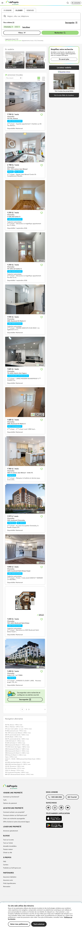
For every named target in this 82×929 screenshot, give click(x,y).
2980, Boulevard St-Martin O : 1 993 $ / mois (17, 751)
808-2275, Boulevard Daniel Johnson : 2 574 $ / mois (19, 774)
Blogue (6, 836)
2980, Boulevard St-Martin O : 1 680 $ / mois (17, 749)
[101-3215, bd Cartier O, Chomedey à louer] (25, 247)
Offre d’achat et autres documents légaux (16, 822)
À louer (19, 10)
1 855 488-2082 (56, 797)
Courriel (74, 797)
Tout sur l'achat (8, 843)
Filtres (20, 33)
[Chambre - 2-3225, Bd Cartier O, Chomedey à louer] (25, 195)
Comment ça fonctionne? (11, 797)
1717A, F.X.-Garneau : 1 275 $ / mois (14, 770)
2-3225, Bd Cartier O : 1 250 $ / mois (14, 741)
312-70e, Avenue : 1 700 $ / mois (13, 724)
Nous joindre (52, 792)
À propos (7, 857)
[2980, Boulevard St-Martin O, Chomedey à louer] (25, 299)
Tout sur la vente (8, 840)
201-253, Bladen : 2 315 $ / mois (13, 737)
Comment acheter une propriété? (13, 812)
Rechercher (59, 33)
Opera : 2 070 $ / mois (11, 757)
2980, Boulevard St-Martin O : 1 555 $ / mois (17, 745)
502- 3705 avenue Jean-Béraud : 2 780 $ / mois (18, 733)
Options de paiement (10, 803)
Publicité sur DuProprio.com (12, 868)
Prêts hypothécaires (9, 883)
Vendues (30, 10)
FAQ (4, 861)
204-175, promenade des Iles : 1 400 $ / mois (17, 739)
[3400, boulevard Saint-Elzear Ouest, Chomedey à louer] (25, 549)
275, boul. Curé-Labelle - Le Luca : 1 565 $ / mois (18, 729)
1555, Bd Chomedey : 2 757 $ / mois (14, 768)
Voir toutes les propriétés (64, 91)
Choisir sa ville (7, 852)
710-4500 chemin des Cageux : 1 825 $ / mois (17, 747)
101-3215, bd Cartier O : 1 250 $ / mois (15, 743)
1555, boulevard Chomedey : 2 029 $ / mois (16, 772)
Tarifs (4, 800)
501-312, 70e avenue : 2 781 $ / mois (14, 766)
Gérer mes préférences (19, 924)
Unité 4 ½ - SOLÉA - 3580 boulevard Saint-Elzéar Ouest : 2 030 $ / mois (23, 759)
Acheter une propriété (13, 808)
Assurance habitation (9, 877)
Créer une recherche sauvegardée (14, 818)
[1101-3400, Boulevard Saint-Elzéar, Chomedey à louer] (25, 601)
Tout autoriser (38, 924)
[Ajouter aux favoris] (41, 115)
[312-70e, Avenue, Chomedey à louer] (25, 97)
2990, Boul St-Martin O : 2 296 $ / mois (15, 755)
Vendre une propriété (12, 793)
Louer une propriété (12, 827)
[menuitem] (24, 798)
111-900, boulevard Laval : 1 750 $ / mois (15, 731)
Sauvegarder (23, 699)
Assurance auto (8, 880)
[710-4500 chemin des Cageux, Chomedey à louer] (25, 351)
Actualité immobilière (9, 846)
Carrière (5, 865)
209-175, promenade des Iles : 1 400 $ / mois (17, 735)
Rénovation (6, 886)
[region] (41, 915)
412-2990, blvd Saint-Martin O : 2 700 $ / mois (17, 762)
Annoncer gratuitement (10, 831)
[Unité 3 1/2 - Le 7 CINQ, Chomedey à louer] (25, 654)
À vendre (8, 10)
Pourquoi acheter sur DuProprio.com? (15, 815)
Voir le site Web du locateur (64, 95)
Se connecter (76, 3)
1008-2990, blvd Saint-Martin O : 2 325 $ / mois (17, 764)
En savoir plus (64, 59)
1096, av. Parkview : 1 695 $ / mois (14, 726)
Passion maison (8, 849)
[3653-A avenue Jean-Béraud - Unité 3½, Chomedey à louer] (25, 451)
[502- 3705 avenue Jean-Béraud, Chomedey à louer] (25, 147)
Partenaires (8, 873)
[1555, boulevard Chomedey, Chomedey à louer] (25, 499)
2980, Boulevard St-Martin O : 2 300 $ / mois (17, 753)
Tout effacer (26, 27)
